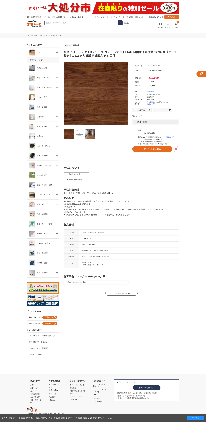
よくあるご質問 (128, 17)
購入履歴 (160, 27)
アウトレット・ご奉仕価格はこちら (42, 336)
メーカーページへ (162, 110)
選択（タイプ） (137, 116)
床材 (31, 385)
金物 (31, 391)
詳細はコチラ (151, 104)
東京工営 (76, 45)
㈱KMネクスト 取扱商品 (38, 348)
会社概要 (73, 388)
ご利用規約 (73, 399)
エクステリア (35, 397)
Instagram (96, 398)
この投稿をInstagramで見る (75, 282)
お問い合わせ (139, 17)
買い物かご (176, 25)
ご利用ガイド (101, 386)
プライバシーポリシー (77, 396)
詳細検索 (126, 23)
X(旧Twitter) (97, 402)
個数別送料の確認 (75, 179)
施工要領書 (142, 110)
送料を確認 (150, 92)
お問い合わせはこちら (146, 388)
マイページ (52, 394)
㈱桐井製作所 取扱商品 (38, 342)
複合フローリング (36, 60)
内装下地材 (34, 388)
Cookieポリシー (109, 418)
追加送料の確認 (74, 174)
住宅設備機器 (35, 394)
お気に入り (168, 27)
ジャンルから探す (34, 330)
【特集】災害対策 (36, 354)
